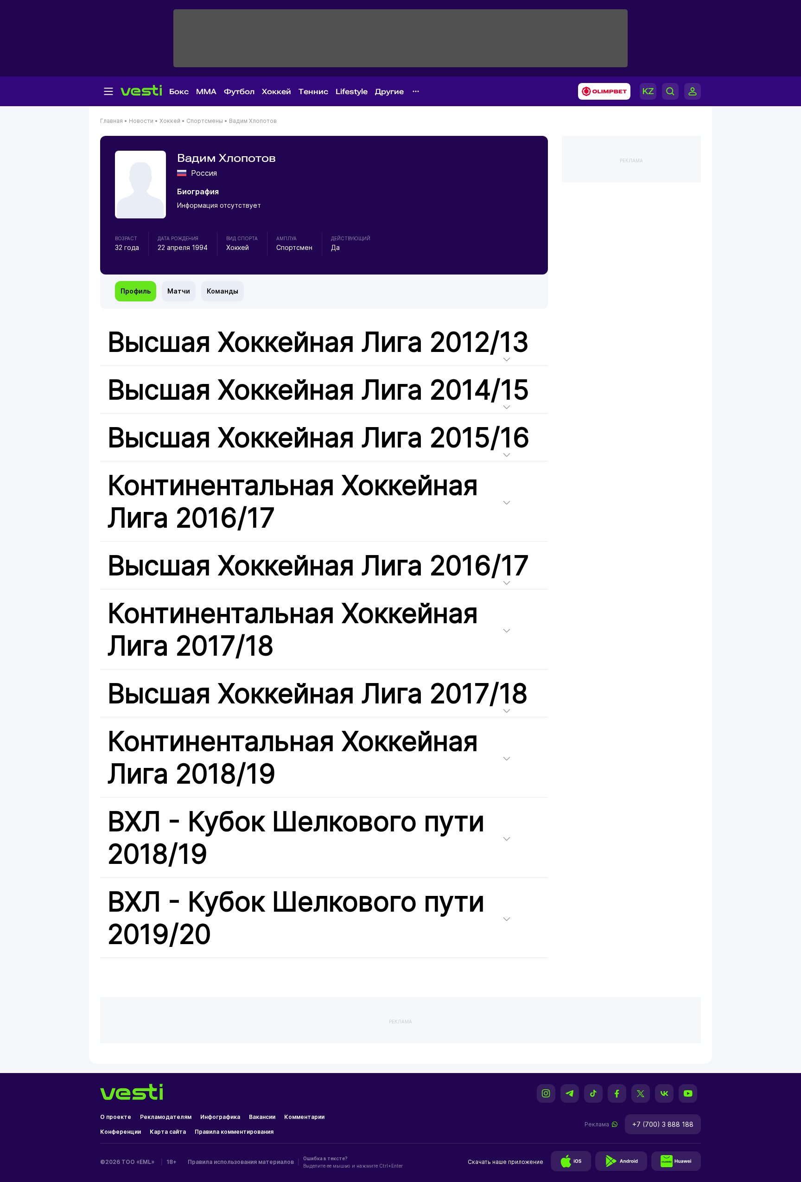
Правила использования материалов (241, 1161)
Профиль (136, 291)
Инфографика (220, 1116)
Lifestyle (352, 91)
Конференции (120, 1131)
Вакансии (262, 1116)
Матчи (178, 291)
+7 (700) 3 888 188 (662, 1124)
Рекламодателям (165, 1116)
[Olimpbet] (601, 91)
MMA (206, 91)
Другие (389, 91)
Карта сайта (168, 1131)
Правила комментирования (234, 1131)
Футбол (239, 91)
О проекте (115, 1116)
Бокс (179, 91)
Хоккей (276, 91)
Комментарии (304, 1116)
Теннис (313, 91)
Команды (222, 291)
